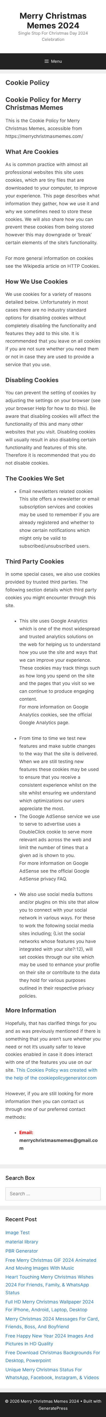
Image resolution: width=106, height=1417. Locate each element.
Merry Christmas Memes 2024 (53, 20)
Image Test (17, 1232)
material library (21, 1241)
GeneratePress (53, 1408)
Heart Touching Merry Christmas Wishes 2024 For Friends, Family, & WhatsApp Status (49, 1284)
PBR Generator (21, 1251)
